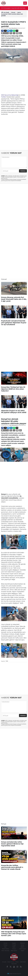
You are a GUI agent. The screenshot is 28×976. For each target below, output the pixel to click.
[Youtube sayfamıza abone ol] (14, 966)
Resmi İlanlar (5, 948)
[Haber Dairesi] (3, 3)
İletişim (17, 961)
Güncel (13, 12)
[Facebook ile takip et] (7, 966)
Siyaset (14, 943)
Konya (22, 945)
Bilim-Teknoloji (5, 950)
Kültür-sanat (22, 948)
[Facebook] (2, 31)
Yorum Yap (5, 33)
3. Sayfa (14, 945)
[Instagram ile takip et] (17, 966)
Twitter (3, 97)
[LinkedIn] (11, 31)
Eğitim (22, 946)
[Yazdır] (20, 33)
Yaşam (22, 950)
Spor (5, 946)
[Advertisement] (14, 78)
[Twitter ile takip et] (10, 966)
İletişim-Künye (10, 961)
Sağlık (14, 946)
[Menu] (25, 3)
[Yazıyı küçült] (14, 33)
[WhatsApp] (14, 31)
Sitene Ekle (14, 963)
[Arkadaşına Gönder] (17, 33)
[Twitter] (5, 31)
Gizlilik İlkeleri (23, 961)
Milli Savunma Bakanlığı (9, 95)
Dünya (14, 948)
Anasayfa (4, 961)
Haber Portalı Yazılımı (15, 973)
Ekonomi (22, 943)
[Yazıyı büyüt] (10, 33)
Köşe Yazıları (14, 950)
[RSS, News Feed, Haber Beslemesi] (20, 966)
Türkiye (5, 945)
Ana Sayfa (6, 12)
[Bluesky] (8, 31)
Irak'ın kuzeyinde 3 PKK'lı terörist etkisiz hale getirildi (12, 14)
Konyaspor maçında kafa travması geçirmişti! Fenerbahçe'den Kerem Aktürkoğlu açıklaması (15, 8)
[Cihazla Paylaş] (17, 31)
